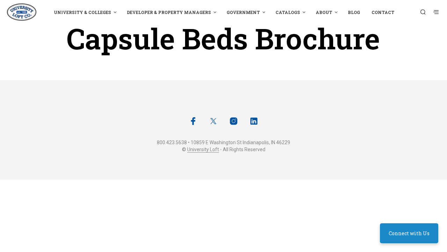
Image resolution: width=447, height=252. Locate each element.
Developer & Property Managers (169, 12)
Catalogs (288, 12)
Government (243, 12)
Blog (354, 12)
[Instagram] (233, 121)
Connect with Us (409, 233)
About (324, 12)
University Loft (203, 149)
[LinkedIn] (254, 121)
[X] (213, 121)
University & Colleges (82, 12)
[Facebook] (193, 121)
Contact (383, 12)
